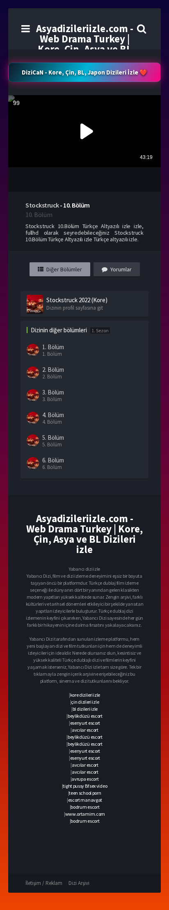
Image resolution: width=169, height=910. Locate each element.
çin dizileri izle (85, 702)
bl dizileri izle (85, 709)
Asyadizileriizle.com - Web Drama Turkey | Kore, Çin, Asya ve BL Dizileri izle (84, 44)
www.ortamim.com (85, 814)
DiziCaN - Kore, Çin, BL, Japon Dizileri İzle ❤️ (84, 72)
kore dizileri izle (85, 695)
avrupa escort (84, 779)
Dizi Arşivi (79, 883)
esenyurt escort (85, 723)
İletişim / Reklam (43, 883)
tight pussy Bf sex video (85, 786)
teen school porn (85, 793)
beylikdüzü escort (85, 716)
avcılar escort (85, 730)
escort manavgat (85, 800)
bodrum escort (85, 807)
